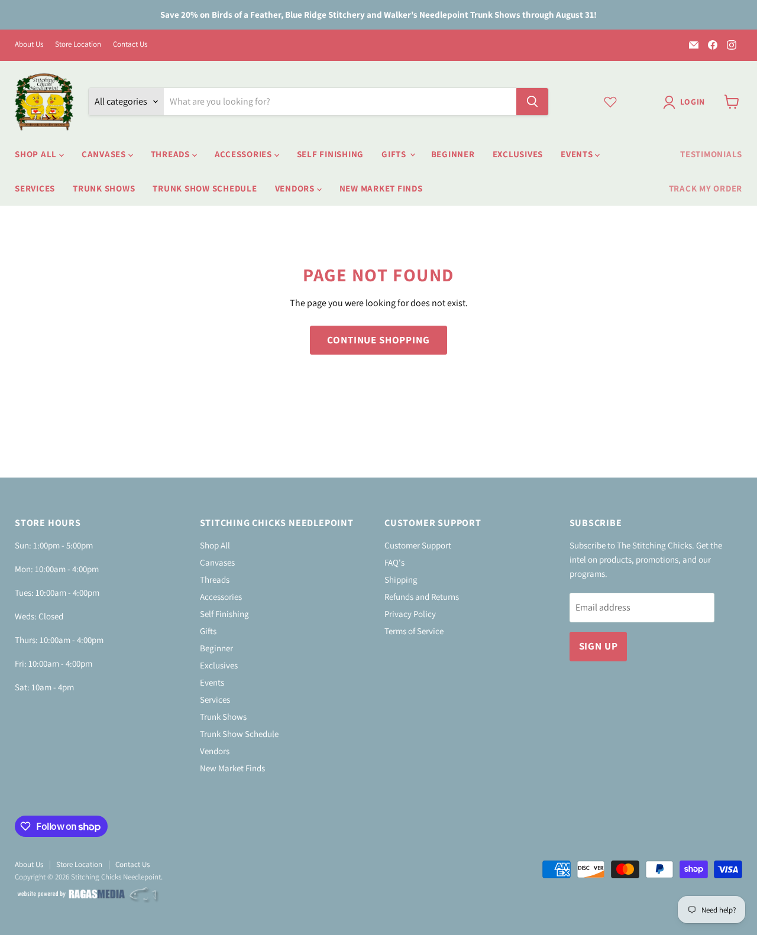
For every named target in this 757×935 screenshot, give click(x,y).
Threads (171, 154)
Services (35, 188)
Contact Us (130, 44)
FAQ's (394, 562)
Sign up (598, 645)
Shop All (37, 154)
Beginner (453, 154)
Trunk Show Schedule (205, 188)
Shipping (401, 579)
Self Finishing (330, 154)
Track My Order (706, 188)
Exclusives (518, 154)
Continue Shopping (378, 339)
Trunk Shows (104, 188)
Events (578, 154)
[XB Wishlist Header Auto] (610, 101)
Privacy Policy (410, 613)
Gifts (395, 154)
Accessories (244, 154)
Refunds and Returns (421, 596)
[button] (686, 102)
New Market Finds (381, 188)
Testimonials (711, 154)
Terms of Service (414, 631)
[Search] (532, 101)
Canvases (105, 154)
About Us (29, 44)
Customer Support (417, 545)
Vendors (296, 188)
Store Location (78, 44)
